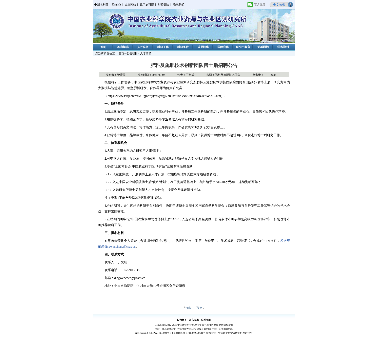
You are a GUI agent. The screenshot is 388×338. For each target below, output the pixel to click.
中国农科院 (101, 4)
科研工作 (163, 46)
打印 (188, 308)
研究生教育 (243, 46)
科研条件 (183, 46)
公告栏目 (132, 53)
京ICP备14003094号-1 (160, 333)
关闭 (199, 308)
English (116, 4)
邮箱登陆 (163, 4)
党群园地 (263, 46)
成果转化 (203, 46)
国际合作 (223, 46)
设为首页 (182, 319)
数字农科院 (147, 4)
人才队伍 (143, 46)
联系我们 (178, 4)
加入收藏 (194, 319)
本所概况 (123, 46)
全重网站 (130, 4)
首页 (103, 46)
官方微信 (260, 4)
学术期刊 (283, 46)
